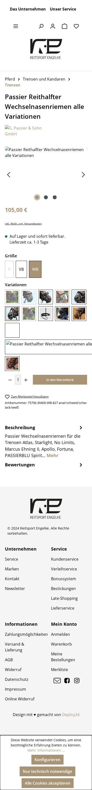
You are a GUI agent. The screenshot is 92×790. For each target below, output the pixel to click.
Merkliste (59, 669)
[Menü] (16, 26)
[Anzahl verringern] (10, 380)
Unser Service (63, 9)
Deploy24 (70, 714)
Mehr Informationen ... (46, 750)
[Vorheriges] (8, 174)
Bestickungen (63, 588)
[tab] (44, 441)
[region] (46, 174)
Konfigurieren (47, 759)
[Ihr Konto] (53, 26)
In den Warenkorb (60, 379)
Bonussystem (63, 578)
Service (11, 559)
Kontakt (12, 578)
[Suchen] (41, 26)
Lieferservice (62, 608)
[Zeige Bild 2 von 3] (46, 197)
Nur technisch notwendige (47, 771)
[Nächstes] (83, 174)
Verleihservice (64, 569)
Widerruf (13, 669)
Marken (12, 569)
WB (35, 269)
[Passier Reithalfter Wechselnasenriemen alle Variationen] (46, 174)
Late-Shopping (64, 598)
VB (21, 269)
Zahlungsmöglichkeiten (26, 634)
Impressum (15, 689)
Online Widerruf (19, 699)
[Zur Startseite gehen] (46, 49)
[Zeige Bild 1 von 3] (37, 197)
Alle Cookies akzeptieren (47, 783)
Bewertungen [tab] (20, 465)
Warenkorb (61, 644)
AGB (9, 659)
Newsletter (15, 588)
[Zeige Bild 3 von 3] (55, 197)
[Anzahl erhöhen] (26, 380)
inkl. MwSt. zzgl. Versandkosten (23, 223)
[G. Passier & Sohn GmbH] (46, 131)
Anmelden (60, 634)
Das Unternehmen (28, 9)
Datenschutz (16, 679)
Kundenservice (65, 559)
